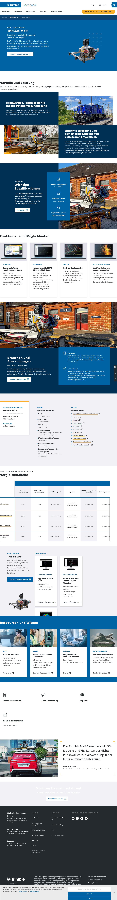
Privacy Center (93, 883)
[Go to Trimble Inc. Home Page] (16, 879)
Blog (53, 830)
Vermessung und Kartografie (37, 824)
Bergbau (34, 845)
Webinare (76, 417)
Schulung (76, 420)
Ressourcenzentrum (58, 835)
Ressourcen (30, 11)
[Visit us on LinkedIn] (73, 818)
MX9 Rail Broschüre (79, 435)
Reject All (89, 894)
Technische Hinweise (79, 439)
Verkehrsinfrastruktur (38, 830)
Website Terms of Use (95, 880)
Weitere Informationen (18, 379)
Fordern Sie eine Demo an (98, 12)
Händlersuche (56, 11)
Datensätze (76, 429)
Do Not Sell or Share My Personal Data (89, 889)
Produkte (18, 11)
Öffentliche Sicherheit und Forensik (38, 851)
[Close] (114, 892)
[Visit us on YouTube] (86, 818)
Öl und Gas (35, 840)
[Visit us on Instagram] (77, 818)
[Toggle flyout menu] (114, 4)
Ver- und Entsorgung (38, 835)
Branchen (6, 11)
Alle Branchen (36, 818)
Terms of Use (22, 891)
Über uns (43, 11)
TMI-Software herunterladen (81, 445)
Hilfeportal (76, 426)
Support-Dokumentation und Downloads (85, 414)
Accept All (89, 898)
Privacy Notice (34, 891)
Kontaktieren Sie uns (55, 799)
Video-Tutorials (77, 423)
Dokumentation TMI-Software (82, 442)
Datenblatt (20, 210)
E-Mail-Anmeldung (57, 825)
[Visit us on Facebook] (81, 818)
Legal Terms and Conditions (97, 876)
